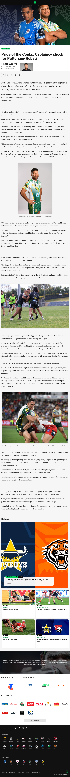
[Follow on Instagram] (26, 728)
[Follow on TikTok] (15, 728)
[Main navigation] (2, 3)
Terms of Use (4, 772)
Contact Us (27, 772)
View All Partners (35, 720)
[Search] (68, 3)
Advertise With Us (36, 772)
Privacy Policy (12, 772)
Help (23, 772)
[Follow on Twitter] (23, 728)
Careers (18, 772)
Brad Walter (9, 64)
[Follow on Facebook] (19, 728)
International (6, 48)
